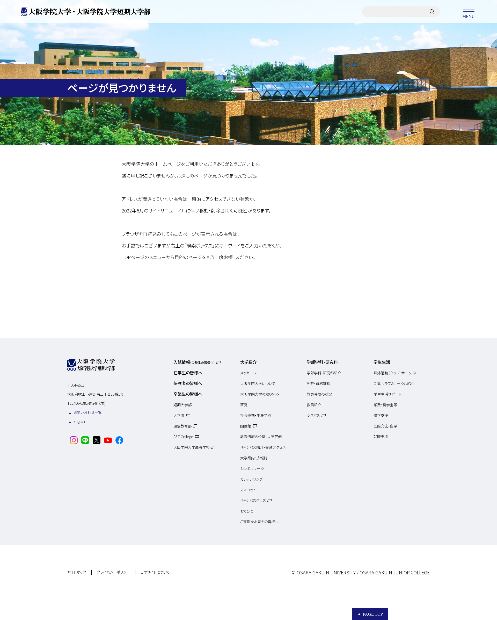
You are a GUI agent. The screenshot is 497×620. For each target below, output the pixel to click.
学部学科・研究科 (322, 362)
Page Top (373, 614)
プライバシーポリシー (113, 572)
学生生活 (382, 362)
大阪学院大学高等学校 (191, 447)
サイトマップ (76, 572)
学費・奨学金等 (385, 404)
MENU (468, 16)
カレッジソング (251, 479)
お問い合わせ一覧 (88, 412)
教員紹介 (314, 404)
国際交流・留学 (385, 426)
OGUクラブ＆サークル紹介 (394, 383)
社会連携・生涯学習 (255, 415)
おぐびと (246, 511)
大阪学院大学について (257, 383)
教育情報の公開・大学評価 (261, 436)
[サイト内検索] (432, 11)
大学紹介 (248, 362)
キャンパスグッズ (253, 500)
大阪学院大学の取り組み (259, 394)
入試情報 (194, 362)
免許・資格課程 (318, 383)
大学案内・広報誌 (253, 457)
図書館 (245, 426)
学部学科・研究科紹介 (324, 372)
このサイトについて (155, 572)
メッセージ (248, 372)
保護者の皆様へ (187, 383)
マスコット (248, 489)
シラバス (313, 415)
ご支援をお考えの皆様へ (259, 521)
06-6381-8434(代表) (90, 403)
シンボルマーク (252, 468)
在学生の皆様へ (187, 372)
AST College (183, 436)
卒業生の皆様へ (187, 394)
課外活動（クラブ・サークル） (395, 372)
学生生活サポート (387, 394)
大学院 (178, 415)
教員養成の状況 (319, 394)
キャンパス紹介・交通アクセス (263, 447)
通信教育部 (182, 426)
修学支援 (381, 415)
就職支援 (381, 436)
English (79, 421)
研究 (243, 404)
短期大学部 (182, 404)
